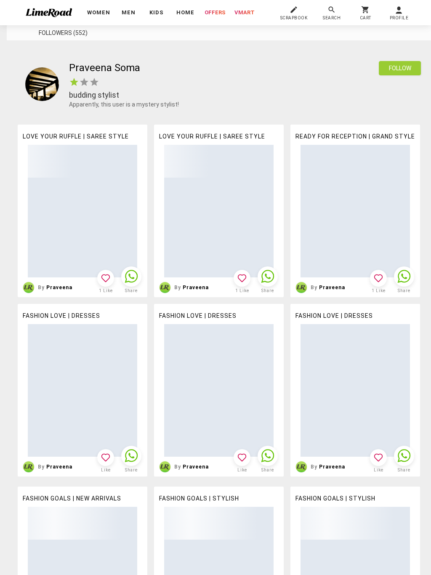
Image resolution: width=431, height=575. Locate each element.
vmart (244, 12)
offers (215, 12)
